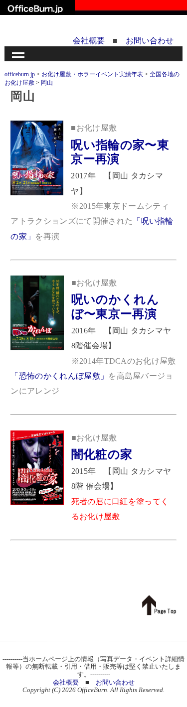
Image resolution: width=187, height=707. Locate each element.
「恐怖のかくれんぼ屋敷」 (59, 376)
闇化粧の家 (102, 454)
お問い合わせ (150, 40)
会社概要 (89, 40)
